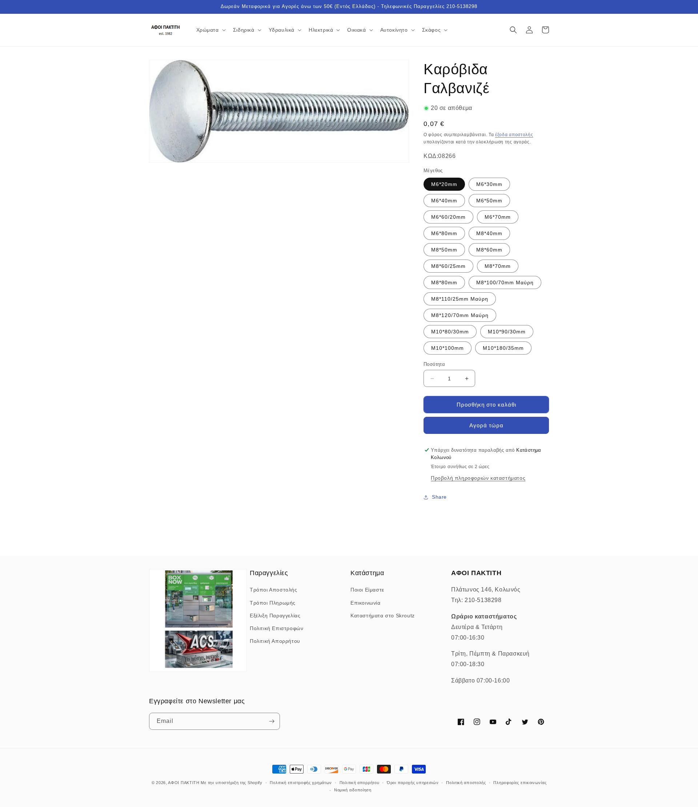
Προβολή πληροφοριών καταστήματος (478, 478)
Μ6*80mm (444, 233)
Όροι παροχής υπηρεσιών (412, 782)
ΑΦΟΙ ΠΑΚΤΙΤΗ (183, 782)
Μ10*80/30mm (450, 332)
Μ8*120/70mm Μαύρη (460, 315)
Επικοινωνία (365, 603)
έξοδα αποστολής (514, 134)
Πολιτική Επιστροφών (276, 628)
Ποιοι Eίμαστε (367, 590)
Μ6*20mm (444, 184)
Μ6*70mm (498, 217)
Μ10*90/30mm (507, 332)
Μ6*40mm (444, 200)
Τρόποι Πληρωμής (273, 603)
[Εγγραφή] (272, 721)
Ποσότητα (434, 364)
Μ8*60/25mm (448, 266)
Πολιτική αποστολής (466, 782)
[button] (210, 29)
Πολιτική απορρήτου (360, 782)
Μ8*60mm (489, 250)
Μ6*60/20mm (448, 217)
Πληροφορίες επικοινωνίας (519, 782)
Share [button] (439, 497)
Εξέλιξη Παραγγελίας (275, 615)
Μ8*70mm (498, 266)
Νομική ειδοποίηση (353, 790)
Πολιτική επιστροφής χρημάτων (301, 782)
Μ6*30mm (489, 184)
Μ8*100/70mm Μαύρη (505, 282)
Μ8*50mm (444, 250)
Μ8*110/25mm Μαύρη (459, 299)
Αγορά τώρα (486, 425)
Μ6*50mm (489, 200)
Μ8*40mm (489, 233)
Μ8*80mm (444, 282)
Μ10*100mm (447, 348)
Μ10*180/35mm (503, 348)
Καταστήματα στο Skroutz (382, 615)
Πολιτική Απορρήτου (275, 641)
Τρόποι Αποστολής (273, 590)
